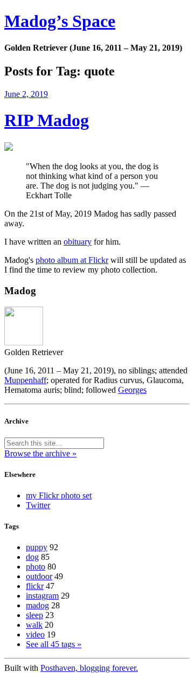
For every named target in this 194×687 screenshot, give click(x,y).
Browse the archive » (40, 453)
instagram (42, 595)
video (35, 634)
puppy (36, 547)
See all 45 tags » (53, 644)
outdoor (39, 576)
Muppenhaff (25, 380)
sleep (34, 615)
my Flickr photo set (59, 495)
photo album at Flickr (72, 260)
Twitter (38, 505)
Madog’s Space (59, 21)
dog (32, 556)
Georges (132, 389)
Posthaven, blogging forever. (89, 667)
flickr (35, 586)
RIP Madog (46, 120)
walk (34, 624)
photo (35, 566)
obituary (78, 241)
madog (37, 605)
